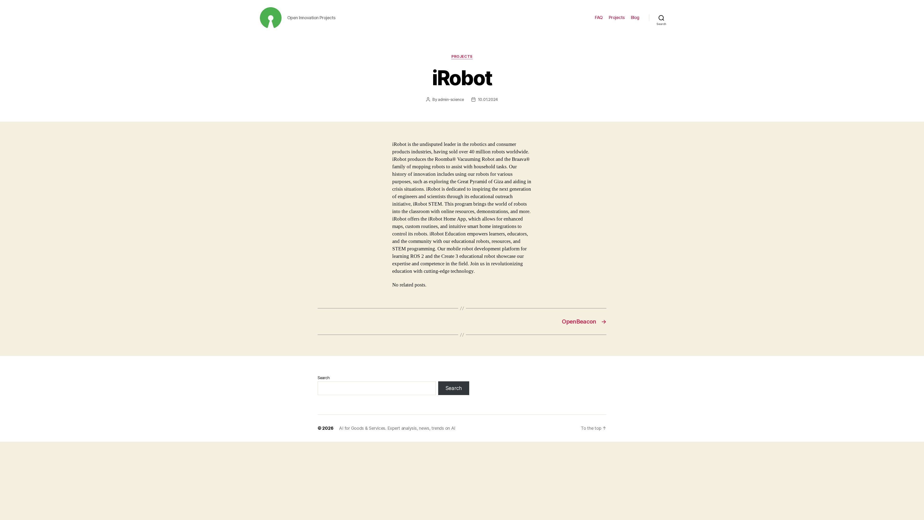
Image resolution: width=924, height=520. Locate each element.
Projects (617, 17)
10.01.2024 (488, 99)
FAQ (599, 17)
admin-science (451, 99)
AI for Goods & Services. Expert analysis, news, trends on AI (397, 428)
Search (323, 377)
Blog (635, 17)
